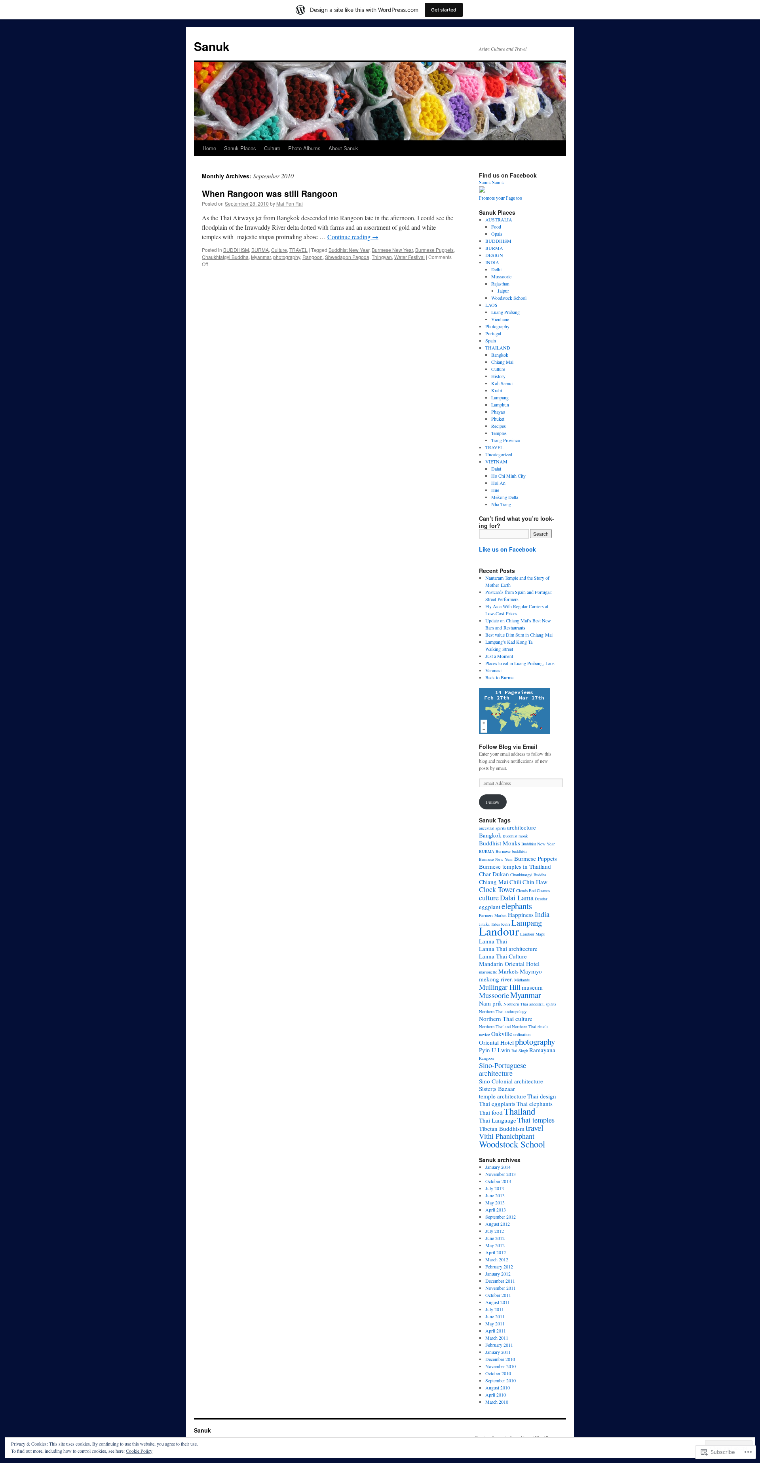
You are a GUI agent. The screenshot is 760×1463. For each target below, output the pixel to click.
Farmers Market (493, 915)
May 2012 (495, 1245)
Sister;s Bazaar (497, 1089)
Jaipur (503, 290)
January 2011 (498, 1352)
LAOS (491, 305)
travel (534, 1127)
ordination (521, 1034)
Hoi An (498, 483)
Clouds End (526, 890)
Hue (495, 490)
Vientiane (500, 319)
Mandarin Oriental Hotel (509, 964)
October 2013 (498, 1181)
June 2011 (495, 1316)
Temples (499, 433)
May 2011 (495, 1323)
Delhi (496, 269)
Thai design (541, 1096)
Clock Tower (497, 889)
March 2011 (496, 1337)
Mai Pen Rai (289, 203)
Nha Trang (501, 504)
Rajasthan (500, 283)
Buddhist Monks (499, 843)
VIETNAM (496, 461)
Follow (493, 802)
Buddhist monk (515, 836)
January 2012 (498, 1273)
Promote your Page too (500, 198)
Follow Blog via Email (508, 746)
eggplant (489, 907)
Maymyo (531, 971)
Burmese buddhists (511, 851)
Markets (508, 971)
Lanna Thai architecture (508, 949)
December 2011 (500, 1281)
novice (484, 1034)
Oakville (501, 1034)
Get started (443, 10)
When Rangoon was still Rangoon (270, 193)
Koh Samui (502, 383)
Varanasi (493, 670)
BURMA (260, 249)
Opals (496, 234)
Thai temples (536, 1120)
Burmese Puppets (434, 249)
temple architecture (502, 1096)
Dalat (496, 468)
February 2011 (499, 1345)
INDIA (492, 262)
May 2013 (495, 1202)
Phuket (497, 419)
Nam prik (490, 1003)
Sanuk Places (240, 148)
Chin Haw (534, 882)
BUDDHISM (236, 249)
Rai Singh (519, 1050)
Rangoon (312, 256)
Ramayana (542, 1050)
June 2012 (495, 1238)
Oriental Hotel (496, 1042)
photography (286, 256)
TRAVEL (298, 249)
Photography (497, 326)
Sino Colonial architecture (511, 1081)
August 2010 (497, 1387)
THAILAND (497, 347)
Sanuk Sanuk (491, 182)
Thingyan (382, 256)
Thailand (519, 1111)
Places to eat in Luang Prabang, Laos (520, 663)
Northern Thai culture (505, 1019)
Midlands (522, 980)
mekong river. (496, 979)
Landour (499, 931)
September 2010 (500, 1380)
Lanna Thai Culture (503, 956)
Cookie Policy (139, 1451)
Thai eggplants (497, 1104)
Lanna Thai (493, 941)
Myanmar (261, 256)
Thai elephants (535, 1104)
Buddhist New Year (349, 249)
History (498, 376)
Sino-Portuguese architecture (502, 1069)
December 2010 (500, 1359)
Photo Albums (304, 148)
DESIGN (494, 255)
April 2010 (495, 1394)
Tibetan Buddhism (501, 1128)
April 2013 (495, 1209)
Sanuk (212, 46)
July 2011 (494, 1309)
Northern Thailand (495, 1026)
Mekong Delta (504, 497)
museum (532, 987)
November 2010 (500, 1366)
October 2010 (498, 1373)
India (542, 914)
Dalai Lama (517, 897)
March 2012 (496, 1259)
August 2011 (497, 1302)
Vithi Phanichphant (506, 1136)
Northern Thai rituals (530, 1026)
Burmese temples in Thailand (515, 866)
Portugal (493, 333)
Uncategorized (498, 454)
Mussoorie (501, 276)
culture (489, 897)
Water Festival (409, 256)
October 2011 (498, 1295)
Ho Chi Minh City (508, 476)
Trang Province (505, 440)
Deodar (541, 899)
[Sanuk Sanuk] (482, 190)
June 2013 (495, 1195)
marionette (488, 972)
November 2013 (500, 1174)
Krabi (496, 390)
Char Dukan (494, 874)
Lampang (500, 397)
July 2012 (494, 1231)
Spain (490, 340)
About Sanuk (343, 148)
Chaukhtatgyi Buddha (225, 256)
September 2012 (500, 1216)
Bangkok (499, 355)
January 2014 (498, 1167)
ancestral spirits (492, 828)
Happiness (521, 915)
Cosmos (543, 890)
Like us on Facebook (507, 549)
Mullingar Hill (500, 987)
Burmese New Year (392, 249)
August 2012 (497, 1224)
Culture (272, 148)
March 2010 (496, 1402)
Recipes (498, 426)
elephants (517, 905)
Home (209, 148)
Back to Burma (499, 677)
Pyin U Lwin (494, 1050)
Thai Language (497, 1120)
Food (496, 226)
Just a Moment (499, 656)
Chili (515, 882)
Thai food (491, 1112)
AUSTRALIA (498, 219)
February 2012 (499, 1266)
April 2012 (495, 1252)
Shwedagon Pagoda (347, 256)
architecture (521, 827)
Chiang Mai (502, 362)
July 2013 (494, 1188)
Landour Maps (532, 934)
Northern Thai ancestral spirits (530, 1004)
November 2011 (500, 1288)
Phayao (498, 411)
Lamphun (500, 404)
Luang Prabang (505, 312)
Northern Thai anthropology (502, 1011)
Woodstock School (508, 298)
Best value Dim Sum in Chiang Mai (519, 634)
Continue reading (352, 236)
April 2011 (495, 1330)
